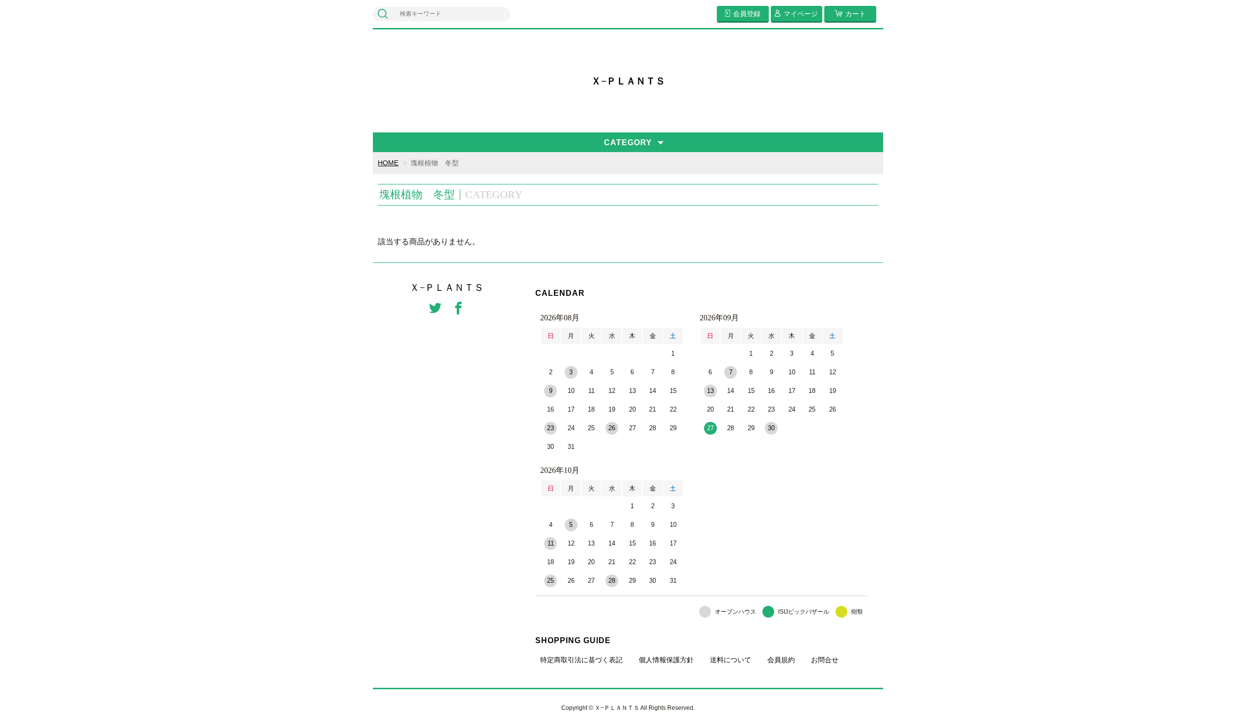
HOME (388, 163)
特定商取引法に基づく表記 (581, 659)
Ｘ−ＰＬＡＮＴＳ (628, 81)
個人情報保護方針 (666, 659)
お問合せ (824, 659)
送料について (730, 659)
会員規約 (781, 659)
